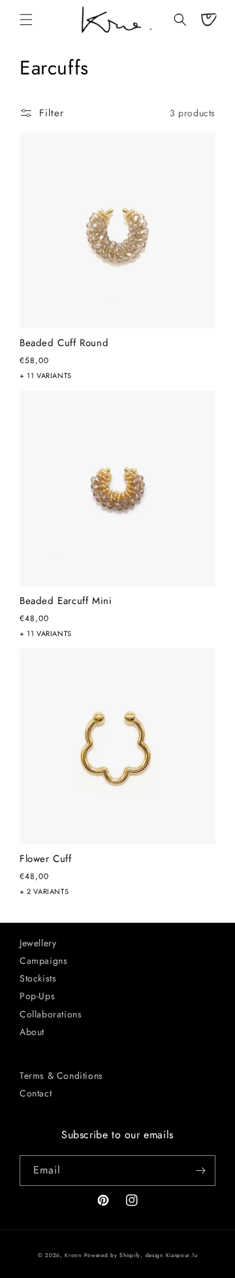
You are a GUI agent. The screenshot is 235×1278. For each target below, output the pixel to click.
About (32, 1031)
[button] (26, 19)
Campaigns (43, 960)
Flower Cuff (46, 859)
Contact (36, 1093)
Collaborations (51, 1014)
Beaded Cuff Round (64, 343)
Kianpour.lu (182, 1255)
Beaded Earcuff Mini (66, 601)
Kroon (73, 1255)
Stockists (38, 978)
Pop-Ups (37, 995)
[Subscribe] (200, 1170)
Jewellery (38, 943)
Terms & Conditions (61, 1075)
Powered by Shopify (112, 1255)
